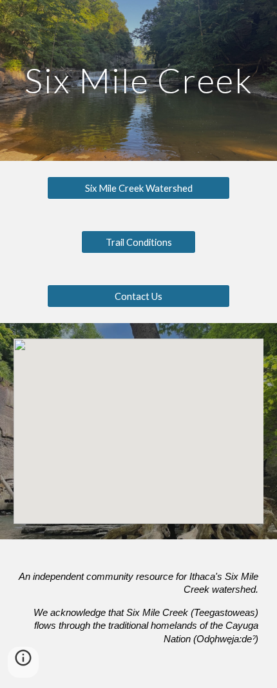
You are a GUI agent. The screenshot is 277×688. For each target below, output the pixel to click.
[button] (23, 662)
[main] (139, 80)
